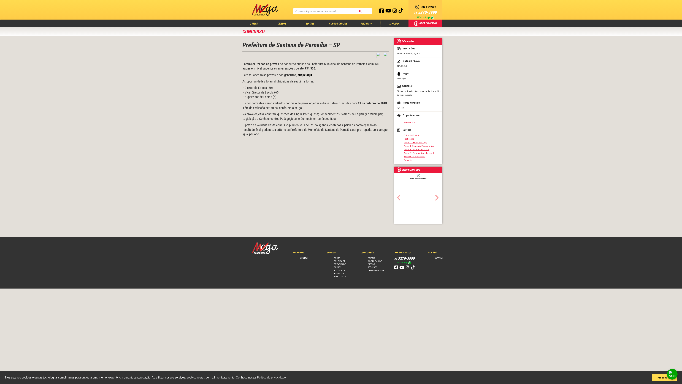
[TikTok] (401, 11)
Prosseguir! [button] (664, 377)
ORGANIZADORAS (376, 270)
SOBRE (337, 258)
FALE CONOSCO (341, 276)
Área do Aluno (428, 23)
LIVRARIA (394, 23)
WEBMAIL (439, 258)
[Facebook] (381, 11)
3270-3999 (425, 12)
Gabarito (408, 160)
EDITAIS (310, 23)
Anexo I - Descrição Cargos (415, 142)
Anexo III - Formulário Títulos (416, 149)
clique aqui (304, 75)
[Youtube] (388, 11)
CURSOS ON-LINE (338, 23)
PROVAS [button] (365, 23)
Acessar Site (409, 122)
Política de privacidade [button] (271, 377)
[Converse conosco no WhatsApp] (672, 374)
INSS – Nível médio (418, 178)
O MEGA (257, 23)
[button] (398, 196)
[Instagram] (395, 11)
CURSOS (282, 23)
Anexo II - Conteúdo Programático (419, 146)
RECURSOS (372, 267)
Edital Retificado (411, 135)
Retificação (409, 138)
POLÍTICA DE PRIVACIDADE (340, 262)
